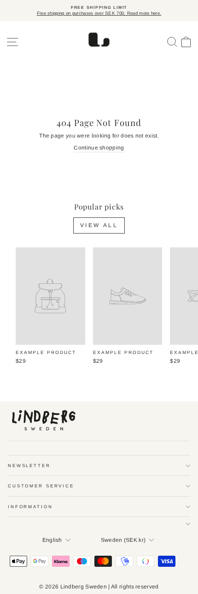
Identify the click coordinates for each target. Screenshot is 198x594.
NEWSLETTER (29, 465)
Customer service (41, 485)
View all (99, 225)
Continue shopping (99, 147)
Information (30, 506)
